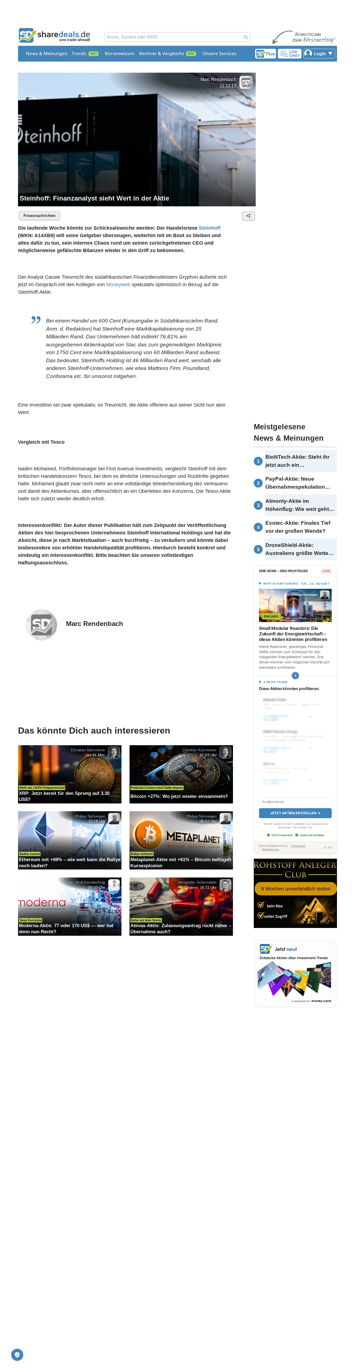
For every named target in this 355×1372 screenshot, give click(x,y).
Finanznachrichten (39, 216)
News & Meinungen (46, 53)
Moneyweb (118, 284)
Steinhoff (209, 228)
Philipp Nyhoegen (90, 816)
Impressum (298, 845)
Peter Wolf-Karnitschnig (85, 882)
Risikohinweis (270, 849)
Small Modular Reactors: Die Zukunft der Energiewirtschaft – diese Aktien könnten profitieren (293, 633)
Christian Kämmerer (88, 750)
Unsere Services (219, 53)
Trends (79, 53)
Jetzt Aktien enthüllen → (295, 813)
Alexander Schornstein (197, 882)
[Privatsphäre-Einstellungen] (17, 1355)
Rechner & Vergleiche (161, 53)
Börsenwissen (120, 53)
